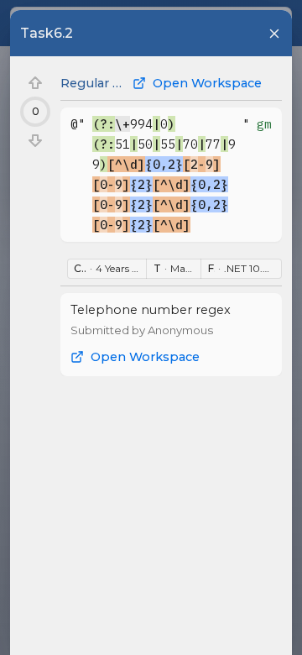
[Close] (274, 34)
